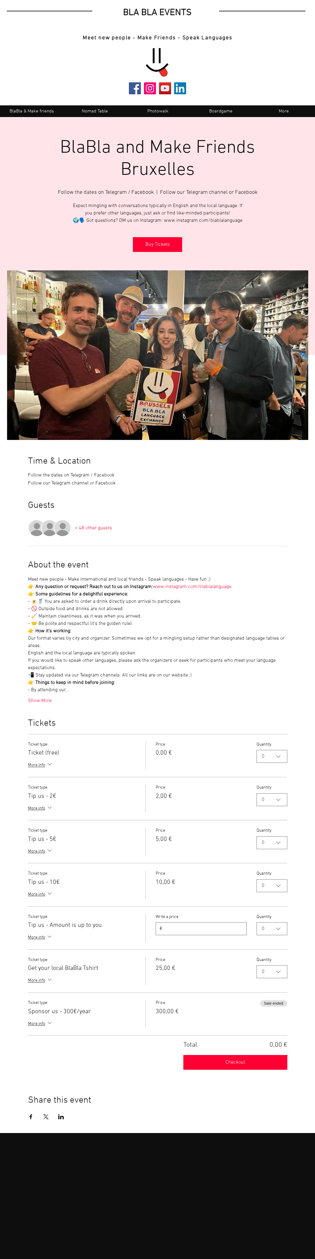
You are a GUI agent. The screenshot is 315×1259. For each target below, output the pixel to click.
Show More (40, 701)
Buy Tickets (158, 244)
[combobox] (272, 756)
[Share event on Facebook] (31, 1116)
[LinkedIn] (180, 88)
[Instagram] (150, 88)
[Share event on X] (46, 1116)
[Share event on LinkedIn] (61, 1116)
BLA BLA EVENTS (157, 12)
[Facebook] (135, 88)
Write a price (167, 917)
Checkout (235, 1062)
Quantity (264, 744)
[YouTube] (165, 88)
